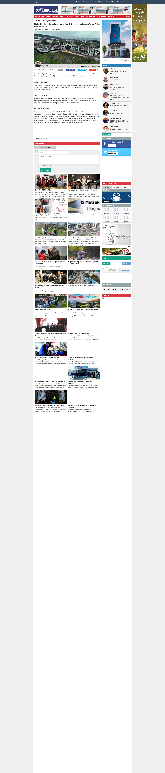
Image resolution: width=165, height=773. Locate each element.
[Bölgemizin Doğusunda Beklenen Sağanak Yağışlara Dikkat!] (84, 253)
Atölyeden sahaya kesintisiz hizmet (47, 357)
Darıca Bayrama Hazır (42, 310)
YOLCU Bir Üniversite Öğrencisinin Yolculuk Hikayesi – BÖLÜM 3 (119, 97)
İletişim (113, 1)
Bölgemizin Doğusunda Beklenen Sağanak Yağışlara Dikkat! (83, 263)
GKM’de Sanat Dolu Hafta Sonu (79, 333)
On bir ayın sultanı (115, 80)
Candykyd (126, 221)
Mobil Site (93, 1)
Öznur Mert (113, 93)
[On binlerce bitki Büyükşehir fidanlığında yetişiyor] (84, 397)
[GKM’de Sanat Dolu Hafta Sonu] (84, 325)
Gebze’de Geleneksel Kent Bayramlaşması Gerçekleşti (50, 263)
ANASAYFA (40, 16)
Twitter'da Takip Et (116, 150)
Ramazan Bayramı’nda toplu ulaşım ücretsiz (83, 310)
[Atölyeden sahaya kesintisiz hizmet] (51, 349)
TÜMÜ (128, 16)
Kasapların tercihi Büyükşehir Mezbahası (49, 405)
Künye (107, 1)
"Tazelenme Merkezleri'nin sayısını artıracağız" (80, 382)
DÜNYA (77, 16)
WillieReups (116, 213)
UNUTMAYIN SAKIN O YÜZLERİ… (119, 129)
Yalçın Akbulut (114, 77)
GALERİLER (102, 16)
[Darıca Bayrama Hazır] (51, 301)
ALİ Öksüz (113, 69)
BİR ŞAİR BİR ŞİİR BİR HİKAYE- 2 (119, 106)
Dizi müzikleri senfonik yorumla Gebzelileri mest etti (83, 191)
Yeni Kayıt (119, 1)
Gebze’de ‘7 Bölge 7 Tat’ (43, 190)
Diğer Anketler (126, 263)
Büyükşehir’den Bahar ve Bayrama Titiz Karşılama (81, 285)
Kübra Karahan (114, 126)
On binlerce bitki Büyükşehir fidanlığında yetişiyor (82, 406)
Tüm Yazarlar (106, 134)
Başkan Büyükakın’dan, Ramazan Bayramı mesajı (49, 287)
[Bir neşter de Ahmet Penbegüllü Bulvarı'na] (51, 373)
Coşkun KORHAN (115, 84)
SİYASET (62, 16)
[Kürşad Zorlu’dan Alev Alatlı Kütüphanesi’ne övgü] (51, 325)
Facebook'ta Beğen (116, 142)
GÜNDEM (55, 16)
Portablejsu (126, 213)
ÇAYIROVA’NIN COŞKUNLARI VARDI (118, 72)
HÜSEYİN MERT (114, 103)
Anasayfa (85, 1)
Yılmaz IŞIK (113, 111)
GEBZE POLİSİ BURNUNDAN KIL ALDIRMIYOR (119, 122)
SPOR (83, 16)
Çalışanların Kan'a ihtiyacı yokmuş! (117, 88)
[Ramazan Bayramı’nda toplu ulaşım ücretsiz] (84, 301)
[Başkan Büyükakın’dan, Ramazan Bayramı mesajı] (51, 277)
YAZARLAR (92, 16)
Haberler (78, 1)
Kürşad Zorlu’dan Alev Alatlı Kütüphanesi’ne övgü (50, 334)
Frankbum (106, 213)
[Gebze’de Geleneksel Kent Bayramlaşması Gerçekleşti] (51, 253)
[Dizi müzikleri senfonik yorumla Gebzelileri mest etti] (84, 181)
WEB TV (111, 16)
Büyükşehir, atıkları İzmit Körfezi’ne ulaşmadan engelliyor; (82, 214)
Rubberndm (116, 221)
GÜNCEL (48, 16)
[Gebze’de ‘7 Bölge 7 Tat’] (51, 181)
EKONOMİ (70, 16)
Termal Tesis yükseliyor (41, 138)
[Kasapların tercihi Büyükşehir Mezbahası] (51, 397)
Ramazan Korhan (115, 118)
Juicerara (107, 221)
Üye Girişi (126, 1)
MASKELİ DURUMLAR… (116, 113)
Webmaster (101, 1)
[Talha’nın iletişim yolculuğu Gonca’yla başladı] (84, 349)
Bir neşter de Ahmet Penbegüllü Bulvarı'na (50, 381)
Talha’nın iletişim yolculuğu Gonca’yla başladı (81, 358)
